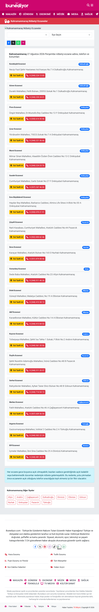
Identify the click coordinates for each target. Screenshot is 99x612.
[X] (40, 546)
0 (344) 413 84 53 (37, 324)
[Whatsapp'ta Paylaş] (18, 43)
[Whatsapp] (64, 546)
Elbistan (71, 497)
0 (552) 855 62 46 (37, 237)
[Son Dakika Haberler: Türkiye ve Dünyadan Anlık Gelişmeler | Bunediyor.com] (17, 5)
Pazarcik (35, 502)
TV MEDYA (49, 583)
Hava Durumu (14, 554)
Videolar (27, 606)
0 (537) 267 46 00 (37, 187)
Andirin (20, 497)
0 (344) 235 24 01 (37, 97)
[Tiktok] (54, 546)
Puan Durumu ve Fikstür (18, 561)
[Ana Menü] (92, 5)
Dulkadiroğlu (48, 497)
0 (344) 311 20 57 (37, 370)
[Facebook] (35, 546)
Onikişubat (23, 502)
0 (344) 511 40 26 (37, 280)
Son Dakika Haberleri (16, 567)
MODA (74, 14)
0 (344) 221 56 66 (37, 140)
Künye (53, 606)
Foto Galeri (12, 606)
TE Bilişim (77, 607)
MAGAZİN (10, 14)
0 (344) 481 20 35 (37, 457)
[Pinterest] (45, 546)
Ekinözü (60, 497)
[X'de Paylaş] (13, 43)
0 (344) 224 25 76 (37, 165)
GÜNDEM (28, 14)
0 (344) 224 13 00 (37, 75)
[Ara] (88, 5)
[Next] (59, 546)
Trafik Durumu (60, 554)
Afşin (10, 497)
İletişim (41, 606)
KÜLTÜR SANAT (67, 583)
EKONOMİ (44, 14)
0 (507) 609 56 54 (37, 414)
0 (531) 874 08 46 (37, 259)
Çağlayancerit (33, 497)
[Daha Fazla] (23, 43)
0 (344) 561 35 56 (37, 345)
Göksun (82, 497)
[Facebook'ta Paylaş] (9, 43)
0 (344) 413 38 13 (37, 302)
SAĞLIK (88, 14)
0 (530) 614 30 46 (37, 119)
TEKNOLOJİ (33, 583)
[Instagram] (49, 546)
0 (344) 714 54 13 (37, 392)
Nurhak (11, 502)
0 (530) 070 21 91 (37, 212)
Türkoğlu (47, 502)
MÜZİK (60, 14)
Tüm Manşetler (60, 561)
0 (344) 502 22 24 (37, 435)
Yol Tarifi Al (18, 75)
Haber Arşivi (59, 567)
